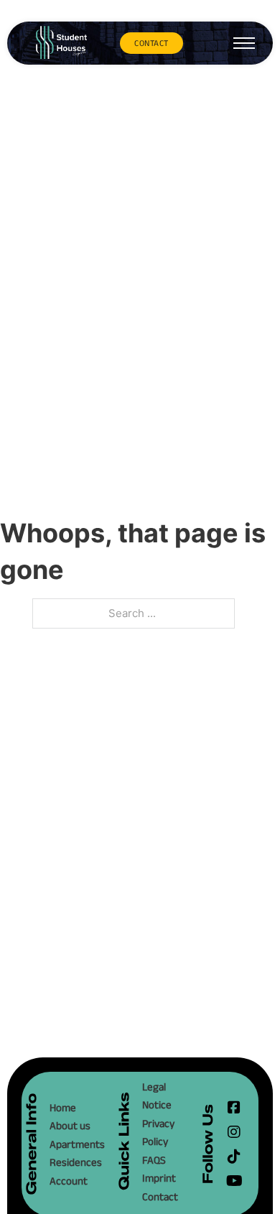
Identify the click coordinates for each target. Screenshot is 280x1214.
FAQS (154, 1160)
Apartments (75, 1144)
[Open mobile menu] (244, 43)
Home (63, 1107)
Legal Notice (157, 1095)
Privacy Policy (158, 1132)
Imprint (159, 1178)
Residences (75, 1162)
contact (151, 42)
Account (69, 1180)
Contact (160, 1196)
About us (70, 1125)
